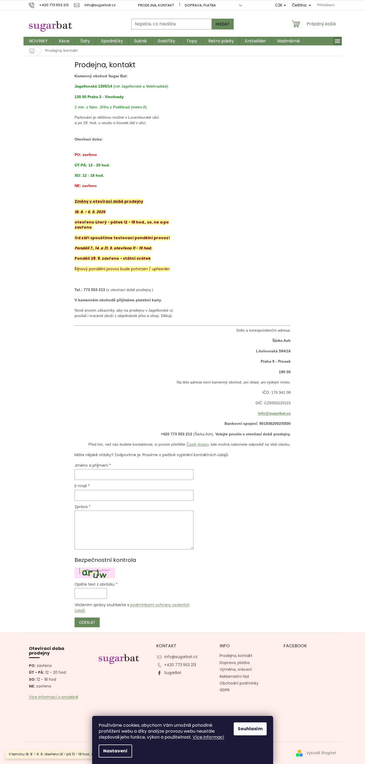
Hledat (222, 24)
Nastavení (115, 751)
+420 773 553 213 (180, 665)
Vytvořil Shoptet (321, 753)
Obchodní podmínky (239, 683)
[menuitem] (38, 41)
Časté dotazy (197, 444)
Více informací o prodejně (53, 697)
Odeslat (87, 622)
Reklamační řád (234, 676)
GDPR (225, 690)
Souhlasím (250, 729)
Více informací (208, 737)
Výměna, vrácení (236, 669)
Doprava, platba (200, 5)
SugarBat (172, 672)
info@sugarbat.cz (274, 413)
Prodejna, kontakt (156, 5)
